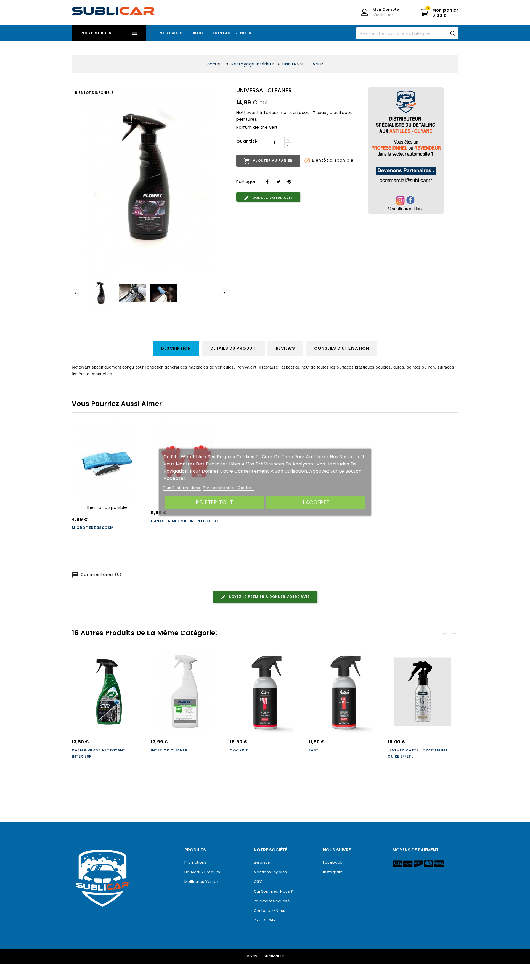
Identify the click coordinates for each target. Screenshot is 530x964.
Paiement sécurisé (272, 901)
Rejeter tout (214, 502)
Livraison (262, 862)
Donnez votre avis (272, 197)
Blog (198, 33)
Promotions (195, 862)
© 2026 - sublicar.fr (265, 956)
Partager (267, 181)
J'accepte (315, 502)
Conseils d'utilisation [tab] (341, 348)
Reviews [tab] (285, 348)
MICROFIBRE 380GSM (93, 527)
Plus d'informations (182, 487)
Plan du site (265, 920)
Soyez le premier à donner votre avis (269, 596)
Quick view (133, 439)
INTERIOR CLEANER (169, 750)
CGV (258, 881)
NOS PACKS (171, 33)
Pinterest (289, 181)
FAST (314, 750)
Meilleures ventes (201, 881)
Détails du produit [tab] (233, 348)
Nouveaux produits (202, 872)
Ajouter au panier (268, 161)
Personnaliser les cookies (228, 487)
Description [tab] (176, 348)
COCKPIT (239, 750)
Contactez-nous (232, 33)
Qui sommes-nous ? (273, 891)
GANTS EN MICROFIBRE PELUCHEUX (185, 521)
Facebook (332, 862)
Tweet (278, 181)
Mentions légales (270, 872)
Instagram (333, 872)
